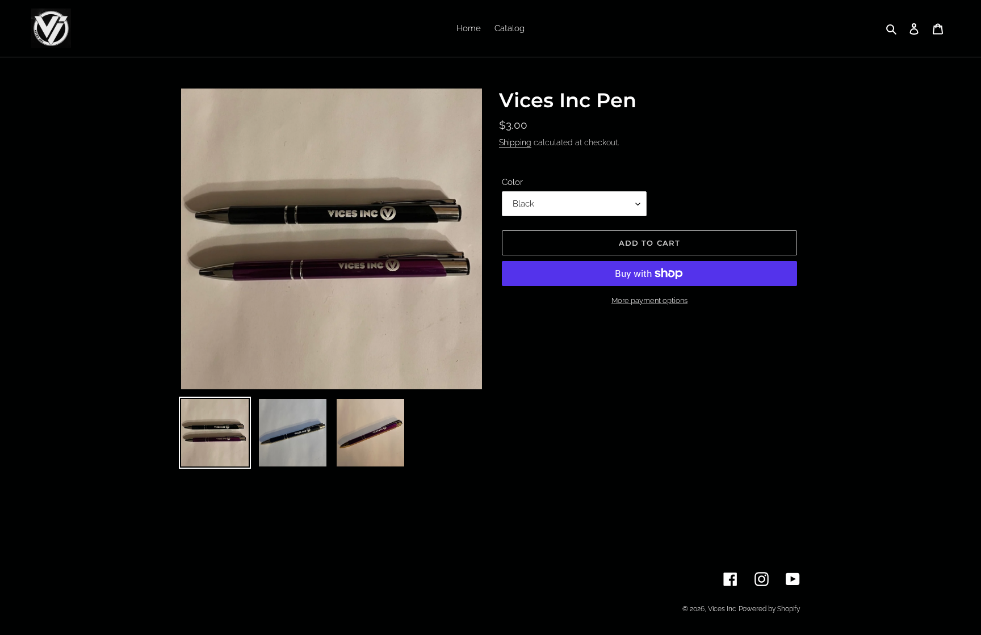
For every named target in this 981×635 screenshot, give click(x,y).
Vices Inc (722, 609)
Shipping (515, 142)
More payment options (649, 300)
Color (512, 182)
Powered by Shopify (769, 609)
